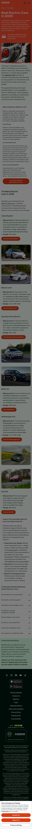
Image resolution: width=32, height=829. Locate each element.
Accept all (16, 815)
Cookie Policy (5, 811)
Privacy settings (16, 825)
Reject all (16, 820)
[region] (16, 815)
